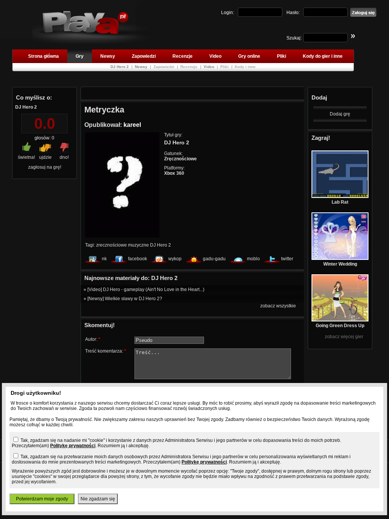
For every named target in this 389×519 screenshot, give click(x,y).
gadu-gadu (214, 258)
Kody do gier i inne (323, 56)
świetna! (26, 157)
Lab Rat (340, 202)
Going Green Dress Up (340, 325)
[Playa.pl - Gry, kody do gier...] (92, 42)
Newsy (107, 56)
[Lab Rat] (340, 196)
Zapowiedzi (144, 56)
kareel (132, 125)
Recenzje (182, 56)
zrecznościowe (111, 245)
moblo (253, 258)
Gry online (249, 56)
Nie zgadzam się (98, 499)
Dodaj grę (340, 114)
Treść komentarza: (105, 351)
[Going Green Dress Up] (340, 320)
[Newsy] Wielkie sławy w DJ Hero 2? (124, 298)
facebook (137, 258)
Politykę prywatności (72, 445)
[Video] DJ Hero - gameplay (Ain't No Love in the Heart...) (145, 289)
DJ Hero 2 (120, 67)
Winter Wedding (340, 264)
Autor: (92, 339)
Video (215, 56)
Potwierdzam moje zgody (42, 499)
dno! (64, 157)
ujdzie (45, 157)
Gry (80, 56)
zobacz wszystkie (278, 306)
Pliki (281, 56)
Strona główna (43, 56)
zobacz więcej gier (344, 336)
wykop (175, 258)
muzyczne (138, 245)
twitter (287, 258)
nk (104, 258)
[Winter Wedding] (340, 258)
